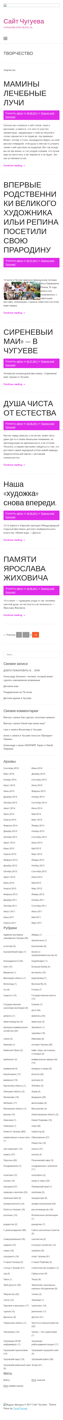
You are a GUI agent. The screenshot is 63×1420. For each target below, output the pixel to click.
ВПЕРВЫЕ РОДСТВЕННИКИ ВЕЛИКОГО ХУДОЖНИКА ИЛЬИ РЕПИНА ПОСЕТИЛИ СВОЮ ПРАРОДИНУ (31, 217)
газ (5, 989)
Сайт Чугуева (24, 21)
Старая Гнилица (12, 1261)
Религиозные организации (44, 1214)
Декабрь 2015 (38, 773)
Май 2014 (36, 813)
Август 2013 (9, 842)
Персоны (8, 1160)
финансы (8, 1316)
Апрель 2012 (10, 888)
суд (5, 1273)
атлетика (8, 945)
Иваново (8, 1044)
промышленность (12, 1203)
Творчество (47, 113)
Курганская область (13, 1085)
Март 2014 (36, 819)
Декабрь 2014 (10, 796)
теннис (34, 1293)
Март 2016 (9, 773)
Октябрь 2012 (10, 871)
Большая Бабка (39, 966)
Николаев (8, 1119)
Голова (34, 989)
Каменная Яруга (12, 1050)
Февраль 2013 (11, 859)
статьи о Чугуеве (12, 1267)
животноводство (12, 1021)
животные (36, 1021)
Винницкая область (13, 977)
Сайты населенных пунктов (45, 1229)
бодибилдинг (37, 960)
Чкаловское (9, 1331)
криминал (8, 1079)
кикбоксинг (9, 1059)
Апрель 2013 (10, 853)
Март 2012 (36, 888)
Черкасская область (13, 1322)
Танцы (34, 1279)
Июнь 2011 (9, 917)
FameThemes (20, 1408)
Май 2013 (36, 848)
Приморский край (40, 1186)
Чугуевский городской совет (45, 1350)
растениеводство (40, 1209)
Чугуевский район (40, 1359)
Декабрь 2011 (10, 899)
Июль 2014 (36, 808)
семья (6, 1250)
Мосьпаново (37, 1108)
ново (33, 1125)
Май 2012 (36, 882)
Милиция (8, 1102)
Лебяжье (35, 1085)
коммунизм (9, 1068)
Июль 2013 (36, 842)
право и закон (38, 1180)
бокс (6, 966)
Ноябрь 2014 (37, 796)
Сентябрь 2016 (11, 768)
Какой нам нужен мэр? (33, 723)
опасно (35, 1148)
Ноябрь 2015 (10, 779)
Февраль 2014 (11, 825)
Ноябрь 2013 (37, 830)
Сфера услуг (37, 1273)
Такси (6, 1279)
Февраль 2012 (11, 894)
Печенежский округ (40, 1160)
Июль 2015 (36, 785)
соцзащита (9, 1256)
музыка (7, 1114)
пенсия (35, 1154)
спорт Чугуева (38, 1256)
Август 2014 (9, 808)
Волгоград (9, 983)
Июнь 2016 (36, 768)
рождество (9, 1224)
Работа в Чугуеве (12, 1209)
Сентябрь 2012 (39, 871)
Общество (36, 1142)
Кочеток (35, 1074)
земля (7, 1038)
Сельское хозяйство (41, 1244)
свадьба (8, 1244)
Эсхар (34, 1364)
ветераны (36, 972)
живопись (36, 1015)
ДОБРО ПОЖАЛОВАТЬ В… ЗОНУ (22, 670)
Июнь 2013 (9, 848)
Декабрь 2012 (10, 865)
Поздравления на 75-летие (18, 692)
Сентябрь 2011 (39, 905)
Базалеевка (37, 945)
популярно (36, 1174)
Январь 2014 (37, 825)
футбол (35, 1316)
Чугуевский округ (12, 1359)
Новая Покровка (39, 1119)
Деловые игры (11, 686)
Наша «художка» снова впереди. (30, 493)
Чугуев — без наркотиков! (44, 1331)
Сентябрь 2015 (39, 779)
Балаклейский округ (13, 951)
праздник (8, 1186)
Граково (35, 1004)
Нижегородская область (43, 1114)
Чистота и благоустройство (45, 1322)
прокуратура (37, 1197)
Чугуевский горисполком (15, 1350)
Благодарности (11, 960)
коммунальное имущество (44, 1059)
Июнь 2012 (9, 882)
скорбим (35, 1250)
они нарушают (11, 1148)
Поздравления (11, 1165)
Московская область (13, 1108)
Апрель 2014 (10, 819)
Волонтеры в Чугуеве (30, 729)
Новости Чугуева (12, 1131)
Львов (34, 1091)
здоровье (36, 1032)
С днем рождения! (13, 1229)
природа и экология (13, 1192)
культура (35, 1079)
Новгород (8, 1125)
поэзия (7, 1180)
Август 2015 (9, 785)
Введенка (8, 972)
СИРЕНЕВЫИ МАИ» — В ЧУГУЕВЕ (28, 341)
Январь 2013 (37, 859)
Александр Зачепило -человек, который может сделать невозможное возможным (28, 678)
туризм (7, 1311)
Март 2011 (36, 922)
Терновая (36, 1299)
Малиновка (9, 1096)
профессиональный (41, 1203)
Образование (38, 1137)
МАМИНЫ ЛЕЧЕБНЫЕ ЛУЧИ (25, 93)
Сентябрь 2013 (39, 836)
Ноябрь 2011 (37, 899)
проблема (36, 1192)
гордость (8, 995)
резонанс (8, 1214)
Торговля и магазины (14, 1305)
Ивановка (36, 1038)
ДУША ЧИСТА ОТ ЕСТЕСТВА (30, 407)
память (7, 1154)
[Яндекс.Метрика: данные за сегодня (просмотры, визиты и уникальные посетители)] (14, 1405)
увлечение (36, 1311)
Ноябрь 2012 (37, 865)
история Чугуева (39, 1044)
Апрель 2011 (10, 922)
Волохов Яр (37, 983)
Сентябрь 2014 (39, 802)
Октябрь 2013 (10, 836)
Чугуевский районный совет (17, 1364)
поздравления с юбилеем (44, 1165)
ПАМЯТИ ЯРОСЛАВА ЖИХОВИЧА (26, 568)
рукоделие (36, 1224)
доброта (8, 1015)
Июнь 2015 (9, 790)
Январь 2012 (37, 894)
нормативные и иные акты (17, 1137)
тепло (6, 1299)
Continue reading (14, 165)
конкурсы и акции (40, 1068)
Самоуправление (12, 1238)
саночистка (37, 1238)
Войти (7, 1379)
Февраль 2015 (38, 790)
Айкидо (35, 934)
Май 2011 (36, 917)
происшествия (11, 1197)
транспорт (36, 1305)
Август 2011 (9, 911)
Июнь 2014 (9, 813)
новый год (36, 1131)
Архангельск (37, 940)
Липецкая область (13, 1091)
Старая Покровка (40, 1261)
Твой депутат (10, 1284)
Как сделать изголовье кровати (38, 717)
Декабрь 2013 (10, 830)
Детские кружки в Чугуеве (17, 698)
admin (20, 113)
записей (38, 1379)
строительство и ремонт (43, 1267)
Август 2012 (9, 876)
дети (33, 1010)
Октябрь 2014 (10, 802)
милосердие (37, 1102)
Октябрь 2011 (10, 905)
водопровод (37, 977)
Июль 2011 (36, 911)
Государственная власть (43, 995)
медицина (36, 1096)
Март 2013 (36, 853)
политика (8, 1174)
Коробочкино (10, 1074)
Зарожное (36, 1027)
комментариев (13, 1385)
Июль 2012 (36, 876)
